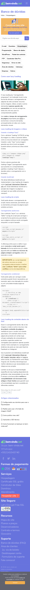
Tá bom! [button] (15, 583)
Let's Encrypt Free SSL (12, 505)
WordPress (6, 54)
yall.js (18, 357)
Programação (6, 50)
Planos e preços (9, 523)
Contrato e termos (10, 530)
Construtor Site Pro (14, 59)
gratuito (14, 33)
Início (2, 15)
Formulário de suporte (13, 556)
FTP (3, 59)
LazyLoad (8, 184)
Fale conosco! (8, 560)
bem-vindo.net (15, 445)
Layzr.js (25, 357)
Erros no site (16, 63)
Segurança (5, 63)
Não (9, 392)
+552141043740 (10, 452)
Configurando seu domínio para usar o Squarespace (15, 403)
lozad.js (6, 357)
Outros (12, 71)
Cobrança (19, 67)
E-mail (4, 46)
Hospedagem (10, 15)
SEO (21, 119)
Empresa (5, 71)
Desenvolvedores (10, 526)
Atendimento (7, 492)
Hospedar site (9, 495)
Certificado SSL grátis (12, 481)
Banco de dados (19, 50)
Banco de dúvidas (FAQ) (13, 542)
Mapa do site (7, 519)
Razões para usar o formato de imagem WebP (12, 410)
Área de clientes (8, 67)
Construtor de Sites (11, 485)
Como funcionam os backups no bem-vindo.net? (14, 425)
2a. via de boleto (10, 549)
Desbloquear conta (11, 553)
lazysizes (13, 357)
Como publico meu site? (10, 415)
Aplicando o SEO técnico (10, 420)
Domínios (12, 46)
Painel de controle (18, 54)
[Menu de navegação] (26, 3)
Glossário (6, 533)
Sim (4, 392)
